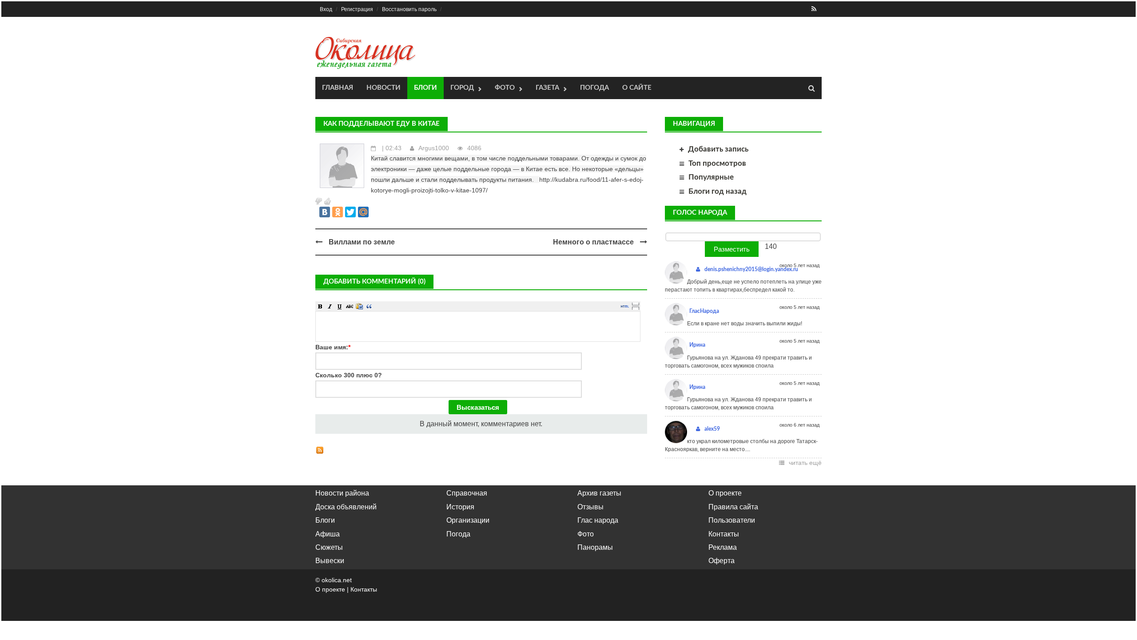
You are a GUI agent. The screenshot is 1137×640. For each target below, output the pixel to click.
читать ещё (805, 462)
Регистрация (357, 9)
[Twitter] (350, 212)
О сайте (637, 87)
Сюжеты (329, 547)
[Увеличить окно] (635, 303)
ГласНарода (704, 311)
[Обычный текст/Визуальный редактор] (625, 306)
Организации (467, 520)
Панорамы (595, 547)
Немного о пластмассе (593, 242)
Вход (326, 9)
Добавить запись (718, 149)
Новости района (342, 493)
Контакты (723, 534)
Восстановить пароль (409, 9)
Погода (594, 87)
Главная (337, 87)
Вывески (329, 560)
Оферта (721, 560)
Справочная (466, 493)
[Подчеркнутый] (340, 306)
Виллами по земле (362, 242)
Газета (547, 87)
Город (462, 87)
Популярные (711, 177)
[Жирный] (320, 306)
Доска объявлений (346, 507)
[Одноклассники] (337, 212)
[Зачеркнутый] (349, 306)
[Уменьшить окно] (635, 308)
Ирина (697, 345)
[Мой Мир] (363, 212)
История (460, 507)
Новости (383, 87)
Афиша (327, 534)
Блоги (425, 87)
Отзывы (590, 507)
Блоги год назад (717, 191)
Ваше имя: (332, 347)
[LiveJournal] (376, 212)
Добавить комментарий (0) (374, 281)
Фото (505, 87)
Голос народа (700, 212)
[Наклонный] (330, 306)
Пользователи (731, 520)
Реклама (722, 547)
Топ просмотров (717, 163)
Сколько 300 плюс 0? (348, 375)
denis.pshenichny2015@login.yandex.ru (751, 269)
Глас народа (597, 520)
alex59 (712, 429)
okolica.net (337, 580)
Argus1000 (433, 148)
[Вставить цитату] (369, 306)
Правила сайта (733, 507)
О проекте (725, 493)
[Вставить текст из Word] (359, 306)
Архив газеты (599, 493)
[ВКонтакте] (324, 212)
